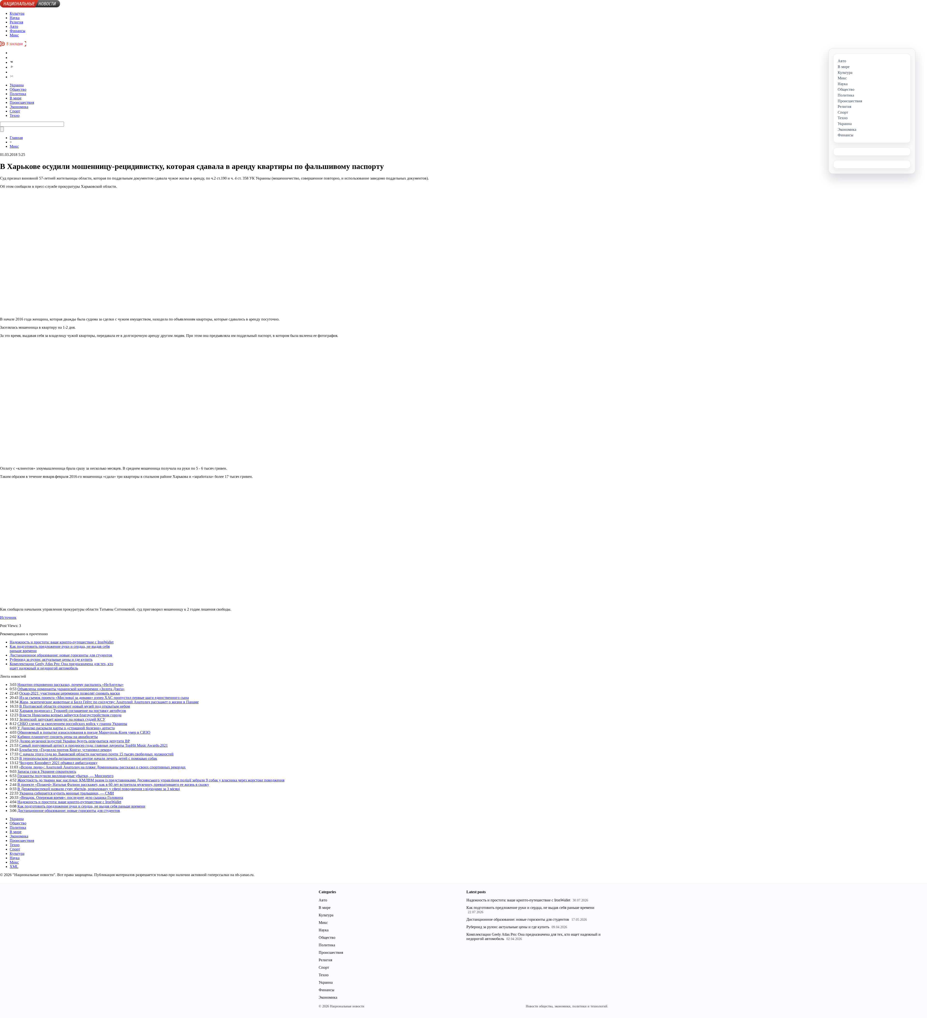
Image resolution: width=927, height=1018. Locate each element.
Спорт (15, 111)
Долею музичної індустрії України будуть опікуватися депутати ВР (74, 741)
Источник (8, 617)
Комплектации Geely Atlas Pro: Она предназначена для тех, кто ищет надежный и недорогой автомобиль (61, 666)
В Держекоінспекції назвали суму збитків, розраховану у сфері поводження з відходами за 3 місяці (98, 789)
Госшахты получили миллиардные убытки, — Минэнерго (65, 776)
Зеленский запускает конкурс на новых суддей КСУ (62, 719)
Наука (15, 18)
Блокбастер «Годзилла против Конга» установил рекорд (65, 750)
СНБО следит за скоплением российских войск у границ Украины (72, 724)
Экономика (19, 107)
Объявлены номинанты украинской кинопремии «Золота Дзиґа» (71, 689)
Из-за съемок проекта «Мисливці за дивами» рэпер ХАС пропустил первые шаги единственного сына (104, 698)
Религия (16, 22)
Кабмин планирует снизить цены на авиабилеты (57, 737)
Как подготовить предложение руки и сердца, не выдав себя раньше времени (81, 806)
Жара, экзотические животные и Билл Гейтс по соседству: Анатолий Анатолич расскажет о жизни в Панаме (109, 702)
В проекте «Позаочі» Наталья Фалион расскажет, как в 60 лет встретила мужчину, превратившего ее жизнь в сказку (113, 784)
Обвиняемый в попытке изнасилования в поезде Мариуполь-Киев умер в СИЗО (83, 732)
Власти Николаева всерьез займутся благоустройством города (70, 715)
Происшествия (22, 102)
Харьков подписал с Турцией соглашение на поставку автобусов (72, 711)
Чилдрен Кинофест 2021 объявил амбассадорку (58, 763)
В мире (15, 98)
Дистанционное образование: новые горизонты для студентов (61, 655)
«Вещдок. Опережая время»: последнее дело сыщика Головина (71, 797)
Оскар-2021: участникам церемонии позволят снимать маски (69, 693)
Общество (18, 89)
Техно (15, 115)
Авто (14, 26)
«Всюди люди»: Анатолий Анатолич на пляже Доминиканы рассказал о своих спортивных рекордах (102, 767)
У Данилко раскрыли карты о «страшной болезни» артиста (66, 728)
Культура (17, 13)
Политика (18, 94)
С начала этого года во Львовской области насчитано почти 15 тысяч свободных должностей (96, 754)
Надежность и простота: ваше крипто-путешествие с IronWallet (61, 642)
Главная (16, 138)
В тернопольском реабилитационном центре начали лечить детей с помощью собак (88, 758)
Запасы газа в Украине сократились (46, 771)
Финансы (17, 31)
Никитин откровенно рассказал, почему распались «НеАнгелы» (70, 685)
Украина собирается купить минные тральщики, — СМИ (66, 793)
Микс (14, 35)
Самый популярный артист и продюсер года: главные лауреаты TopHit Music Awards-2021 (93, 745)
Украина (17, 85)
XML (14, 867)
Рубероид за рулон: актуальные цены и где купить (51, 659)
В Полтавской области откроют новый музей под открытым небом (74, 706)
